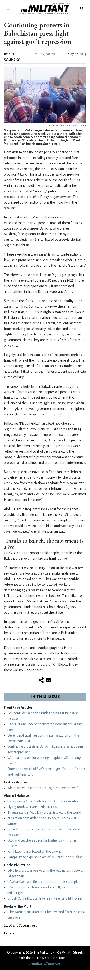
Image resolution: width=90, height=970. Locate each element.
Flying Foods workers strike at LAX (32, 807)
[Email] (48, 681)
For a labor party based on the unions (34, 851)
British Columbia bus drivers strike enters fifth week (45, 898)
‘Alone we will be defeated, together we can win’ (42, 788)
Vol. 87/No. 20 (45, 54)
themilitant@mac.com (45, 963)
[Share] (41, 681)
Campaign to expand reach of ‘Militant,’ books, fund (45, 857)
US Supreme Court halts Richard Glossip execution (43, 801)
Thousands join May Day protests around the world (44, 812)
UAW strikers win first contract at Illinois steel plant (44, 882)
